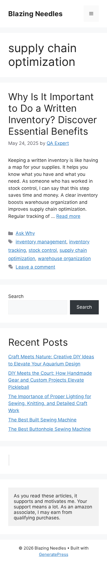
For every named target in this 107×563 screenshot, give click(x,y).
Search (16, 296)
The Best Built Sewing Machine (42, 420)
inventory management (41, 241)
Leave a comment (35, 267)
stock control (43, 250)
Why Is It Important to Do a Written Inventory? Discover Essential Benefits (52, 114)
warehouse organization (64, 258)
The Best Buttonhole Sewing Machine (49, 429)
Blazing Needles (35, 14)
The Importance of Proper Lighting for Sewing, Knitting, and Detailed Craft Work (49, 403)
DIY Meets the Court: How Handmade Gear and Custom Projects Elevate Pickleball (50, 380)
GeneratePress (53, 554)
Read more (68, 216)
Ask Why (25, 233)
